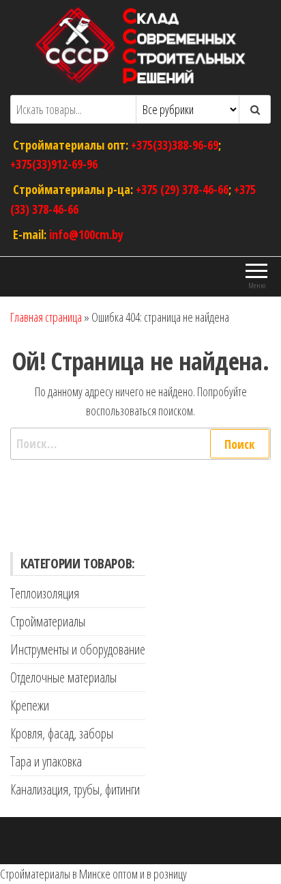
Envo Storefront (217, 840)
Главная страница (46, 317)
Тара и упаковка (46, 761)
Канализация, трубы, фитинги (75, 789)
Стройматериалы (47, 621)
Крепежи (29, 705)
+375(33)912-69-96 (54, 164)
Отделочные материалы (63, 677)
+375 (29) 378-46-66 (182, 189)
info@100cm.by (86, 233)
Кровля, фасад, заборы (61, 733)
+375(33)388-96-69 (174, 144)
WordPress (128, 840)
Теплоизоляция (44, 593)
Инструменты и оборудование (77, 649)
